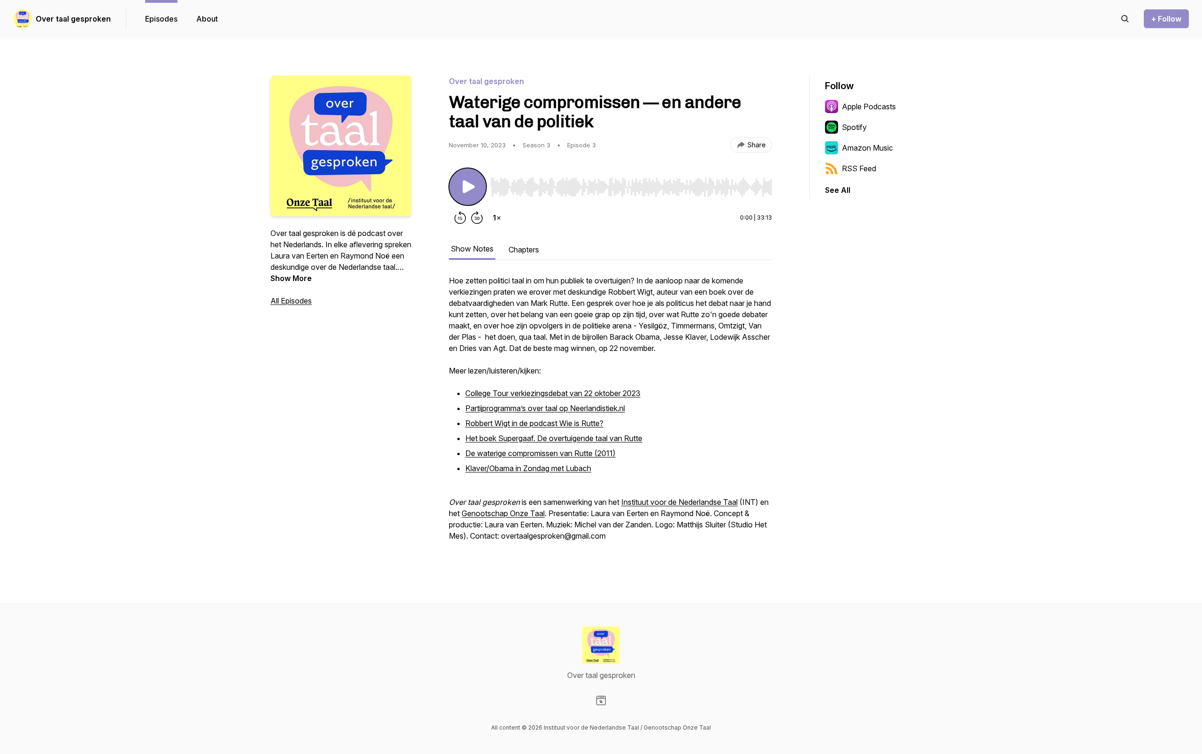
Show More (291, 278)
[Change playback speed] (496, 217)
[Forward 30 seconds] (477, 217)
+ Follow (1166, 18)
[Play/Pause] (467, 187)
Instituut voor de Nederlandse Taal (679, 502)
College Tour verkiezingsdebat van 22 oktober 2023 (552, 393)
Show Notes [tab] (472, 248)
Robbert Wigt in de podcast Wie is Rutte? (534, 423)
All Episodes (291, 300)
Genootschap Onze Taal (503, 513)
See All (837, 190)
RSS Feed (859, 168)
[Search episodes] (1125, 18)
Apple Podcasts (869, 106)
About (207, 18)
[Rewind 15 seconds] (460, 217)
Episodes (161, 18)
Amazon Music (867, 147)
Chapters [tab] (524, 249)
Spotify (854, 127)
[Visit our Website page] (601, 700)
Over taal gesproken (73, 18)
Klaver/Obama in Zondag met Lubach (528, 468)
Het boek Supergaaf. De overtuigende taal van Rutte (553, 438)
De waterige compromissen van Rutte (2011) (540, 453)
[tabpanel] (610, 413)
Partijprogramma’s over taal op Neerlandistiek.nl (545, 408)
